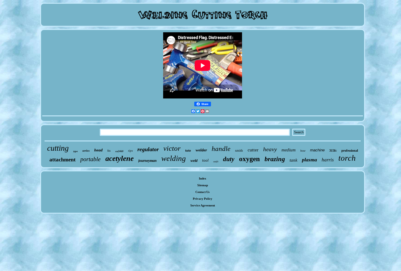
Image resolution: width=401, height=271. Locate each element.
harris (328, 160)
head (98, 150)
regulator (148, 149)
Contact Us (202, 192)
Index (202, 178)
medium (288, 149)
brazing (275, 159)
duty (228, 159)
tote (188, 150)
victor (172, 148)
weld (194, 161)
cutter (253, 149)
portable (90, 159)
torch (347, 158)
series (86, 150)
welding (173, 158)
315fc (333, 150)
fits (109, 150)
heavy (270, 149)
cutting (58, 148)
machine (317, 150)
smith (239, 150)
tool (205, 160)
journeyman (147, 161)
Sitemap (202, 185)
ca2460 (119, 151)
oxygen (249, 159)
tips (130, 150)
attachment (62, 160)
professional (349, 150)
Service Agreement (202, 205)
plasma (309, 160)
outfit (215, 161)
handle (221, 148)
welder (201, 150)
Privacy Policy (202, 198)
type (75, 151)
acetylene (119, 158)
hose (302, 150)
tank (293, 160)
